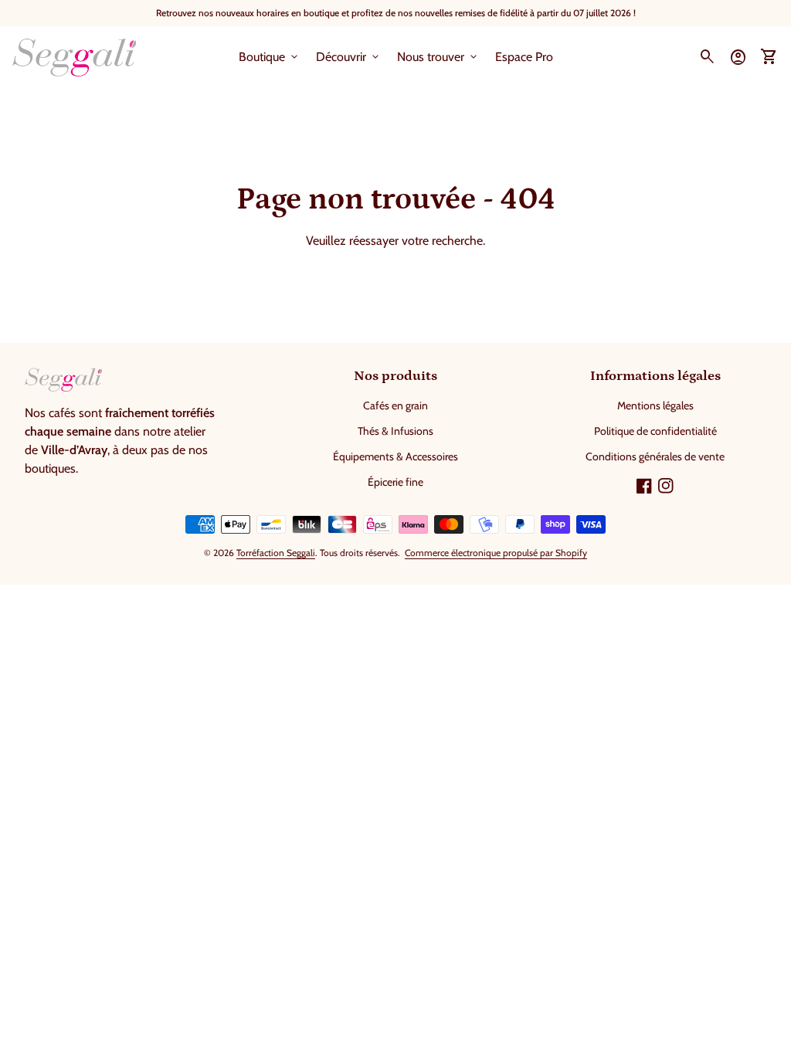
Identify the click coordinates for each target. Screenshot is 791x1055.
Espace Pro (524, 56)
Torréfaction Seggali (275, 552)
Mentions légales (655, 405)
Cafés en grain (395, 405)
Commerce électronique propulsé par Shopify (496, 552)
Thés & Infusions (395, 431)
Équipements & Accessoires (395, 456)
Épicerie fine (395, 482)
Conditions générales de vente (655, 456)
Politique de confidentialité (655, 431)
